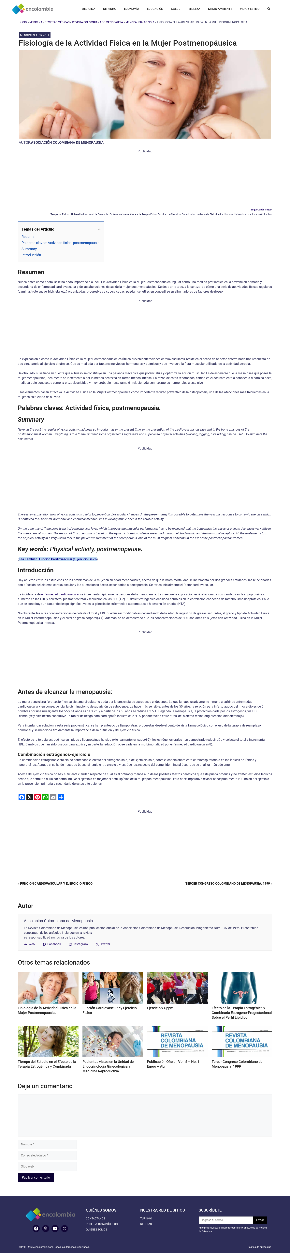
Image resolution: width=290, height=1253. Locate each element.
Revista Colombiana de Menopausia (97, 22)
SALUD (176, 9)
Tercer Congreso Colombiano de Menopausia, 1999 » (228, 883)
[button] (268, 9)
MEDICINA (88, 9)
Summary (29, 249)
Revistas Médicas (57, 22)
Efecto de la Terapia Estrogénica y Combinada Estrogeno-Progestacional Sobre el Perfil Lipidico (242, 1012)
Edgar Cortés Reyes (261, 209)
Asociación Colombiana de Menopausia (67, 142)
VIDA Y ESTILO (249, 9)
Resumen (29, 237)
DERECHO (109, 9)
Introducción (31, 255)
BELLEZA (194, 9)
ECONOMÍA (131, 9)
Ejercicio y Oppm (160, 1008)
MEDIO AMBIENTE (220, 9)
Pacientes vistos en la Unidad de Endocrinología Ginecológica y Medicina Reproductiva (108, 1066)
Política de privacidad (259, 1246)
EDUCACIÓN (155, 9)
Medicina (35, 22)
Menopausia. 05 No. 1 (139, 22)
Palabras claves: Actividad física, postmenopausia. (61, 243)
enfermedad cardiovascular (60, 594)
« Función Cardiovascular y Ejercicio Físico (55, 883)
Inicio (23, 22)
